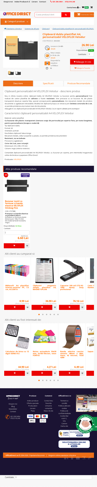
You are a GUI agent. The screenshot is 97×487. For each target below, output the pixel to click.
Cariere (64, 423)
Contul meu (48, 401)
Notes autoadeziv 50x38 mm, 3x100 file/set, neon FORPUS (44, 353)
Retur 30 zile (48, 411)
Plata (33, 411)
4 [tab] (50, 314)
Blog (13, 406)
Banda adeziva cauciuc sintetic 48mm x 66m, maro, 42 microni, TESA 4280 (72, 354)
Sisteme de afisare (32, 29)
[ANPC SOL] (74, 444)
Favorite (48, 403)
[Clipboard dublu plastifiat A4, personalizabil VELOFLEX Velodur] (11, 73)
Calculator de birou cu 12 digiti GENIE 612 (17, 352)
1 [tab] (39, 314)
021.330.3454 (15, 416)
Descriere (18, 83)
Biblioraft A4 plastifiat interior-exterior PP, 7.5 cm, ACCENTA (17, 287)
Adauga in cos (83, 61)
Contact (13, 411)
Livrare (32, 408)
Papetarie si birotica (14, 29)
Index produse (32, 401)
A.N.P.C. (64, 418)
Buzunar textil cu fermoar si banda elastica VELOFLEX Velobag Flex (14, 204)
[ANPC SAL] (74, 433)
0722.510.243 (15, 418)
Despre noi (13, 404)
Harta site (64, 426)
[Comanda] (91, 7)
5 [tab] (54, 314)
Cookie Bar (64, 416)
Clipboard (46, 29)
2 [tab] (42, 314)
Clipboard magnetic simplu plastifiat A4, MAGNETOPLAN (44, 287)
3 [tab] (46, 314)
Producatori (32, 406)
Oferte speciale (33, 403)
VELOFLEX (17, 159)
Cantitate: (82, 54)
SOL (64, 421)
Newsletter (13, 409)
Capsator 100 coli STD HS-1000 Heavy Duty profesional (72, 287)
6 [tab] (57, 314)
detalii (53, 49)
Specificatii (48, 83)
